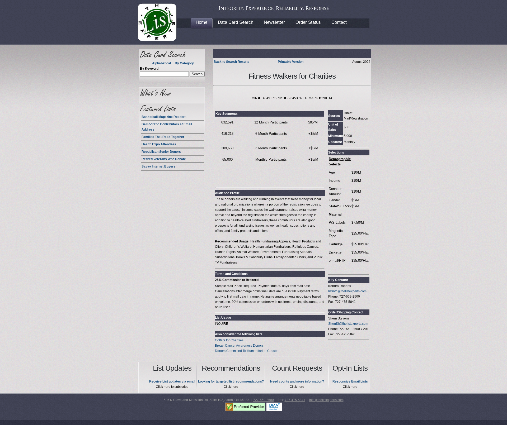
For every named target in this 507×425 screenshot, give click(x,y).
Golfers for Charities (229, 340)
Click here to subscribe (172, 387)
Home (201, 22)
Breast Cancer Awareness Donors (239, 345)
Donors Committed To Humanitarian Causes (246, 351)
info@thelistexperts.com (326, 400)
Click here (231, 387)
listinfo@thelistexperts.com (347, 291)
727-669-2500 (263, 400)
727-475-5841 (295, 400)
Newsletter (274, 22)
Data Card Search (235, 22)
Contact (339, 22)
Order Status (308, 22)
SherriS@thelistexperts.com (348, 324)
